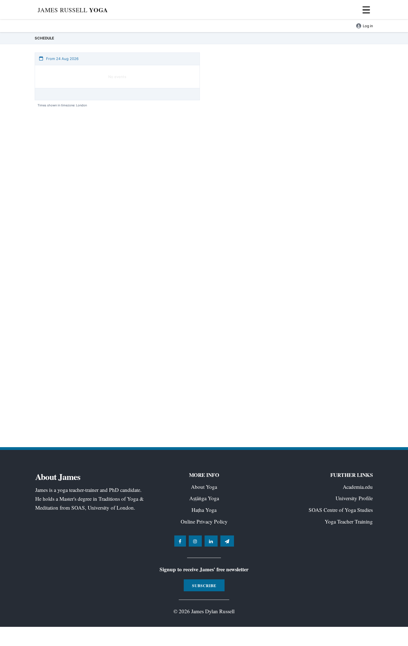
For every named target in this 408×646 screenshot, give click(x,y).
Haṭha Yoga (204, 509)
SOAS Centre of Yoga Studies (341, 509)
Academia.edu (358, 486)
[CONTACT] (227, 541)
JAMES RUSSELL (73, 10)
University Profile (354, 498)
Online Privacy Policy (204, 521)
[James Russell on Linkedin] (211, 541)
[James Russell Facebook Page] (180, 541)
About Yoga (204, 486)
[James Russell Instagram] (195, 541)
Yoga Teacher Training (349, 521)
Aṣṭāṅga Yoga (204, 498)
